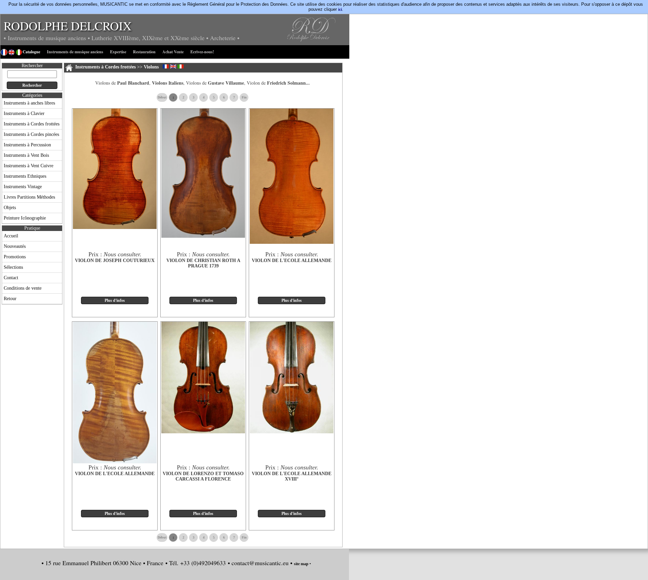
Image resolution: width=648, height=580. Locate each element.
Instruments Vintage (23, 186)
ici (340, 9)
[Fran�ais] (166, 66)
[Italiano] (181, 66)
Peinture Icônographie (25, 218)
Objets (10, 207)
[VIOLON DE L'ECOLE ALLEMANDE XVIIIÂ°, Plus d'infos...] (291, 432)
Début (162, 97)
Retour (10, 298)
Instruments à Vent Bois (26, 155)
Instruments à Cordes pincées (31, 134)
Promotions (15, 256)
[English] (173, 66)
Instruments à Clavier (24, 113)
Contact (11, 277)
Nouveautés (15, 246)
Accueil (11, 235)
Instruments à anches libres (29, 103)
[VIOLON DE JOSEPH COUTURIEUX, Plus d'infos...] (115, 227)
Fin (244, 97)
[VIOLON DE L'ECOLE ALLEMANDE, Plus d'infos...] (291, 242)
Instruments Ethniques (25, 176)
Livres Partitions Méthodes (29, 197)
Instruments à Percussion (27, 144)
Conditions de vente (23, 288)
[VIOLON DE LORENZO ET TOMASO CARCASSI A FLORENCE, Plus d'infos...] (203, 432)
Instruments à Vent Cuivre (28, 165)
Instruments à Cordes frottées (31, 123)
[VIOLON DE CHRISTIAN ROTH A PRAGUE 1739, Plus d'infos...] (203, 236)
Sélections (13, 267)
